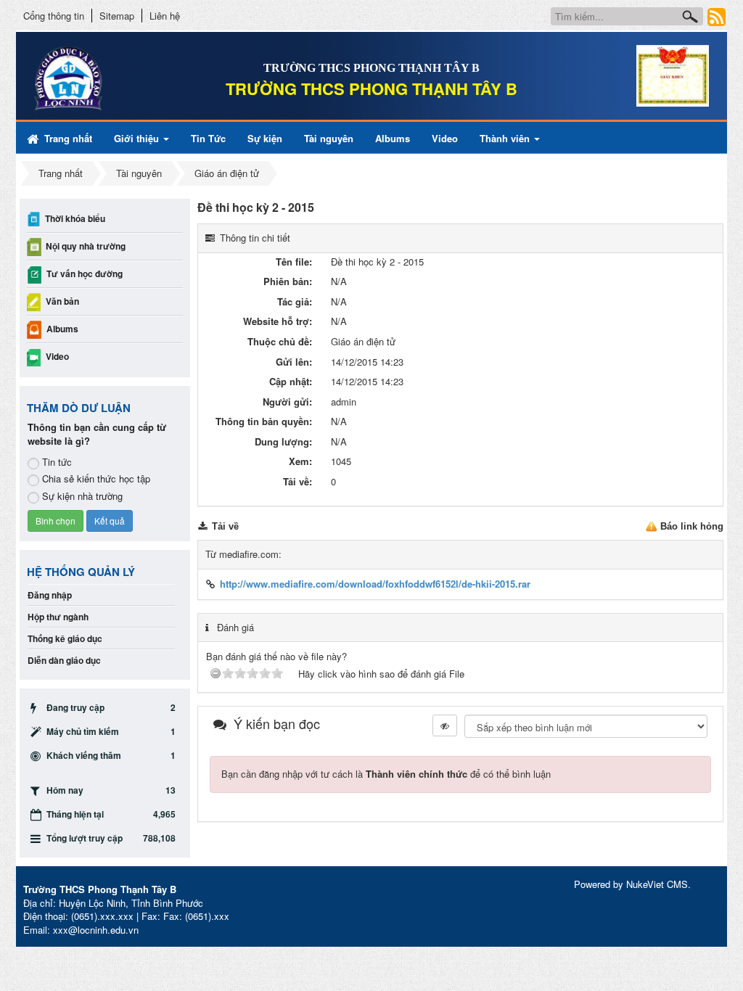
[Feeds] (716, 16)
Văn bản (62, 301)
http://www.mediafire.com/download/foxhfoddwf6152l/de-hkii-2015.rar (375, 584)
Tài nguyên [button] (328, 138)
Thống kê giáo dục (65, 638)
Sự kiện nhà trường (82, 496)
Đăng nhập (50, 594)
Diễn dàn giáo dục (64, 660)
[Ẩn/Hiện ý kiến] (444, 725)
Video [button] (445, 138)
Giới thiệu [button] (138, 138)
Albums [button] (392, 138)
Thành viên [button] (506, 138)
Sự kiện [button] (264, 138)
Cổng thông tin (53, 15)
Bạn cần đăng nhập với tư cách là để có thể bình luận (386, 774)
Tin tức (57, 462)
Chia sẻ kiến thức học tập (96, 478)
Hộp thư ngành (58, 616)
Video (57, 356)
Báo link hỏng (691, 526)
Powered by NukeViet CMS (631, 884)
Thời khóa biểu (75, 218)
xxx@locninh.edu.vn (96, 930)
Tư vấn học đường (84, 273)
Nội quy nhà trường (86, 245)
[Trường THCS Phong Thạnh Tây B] (108, 78)
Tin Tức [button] (208, 138)
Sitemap (116, 15)
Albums (62, 328)
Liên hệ (164, 15)
